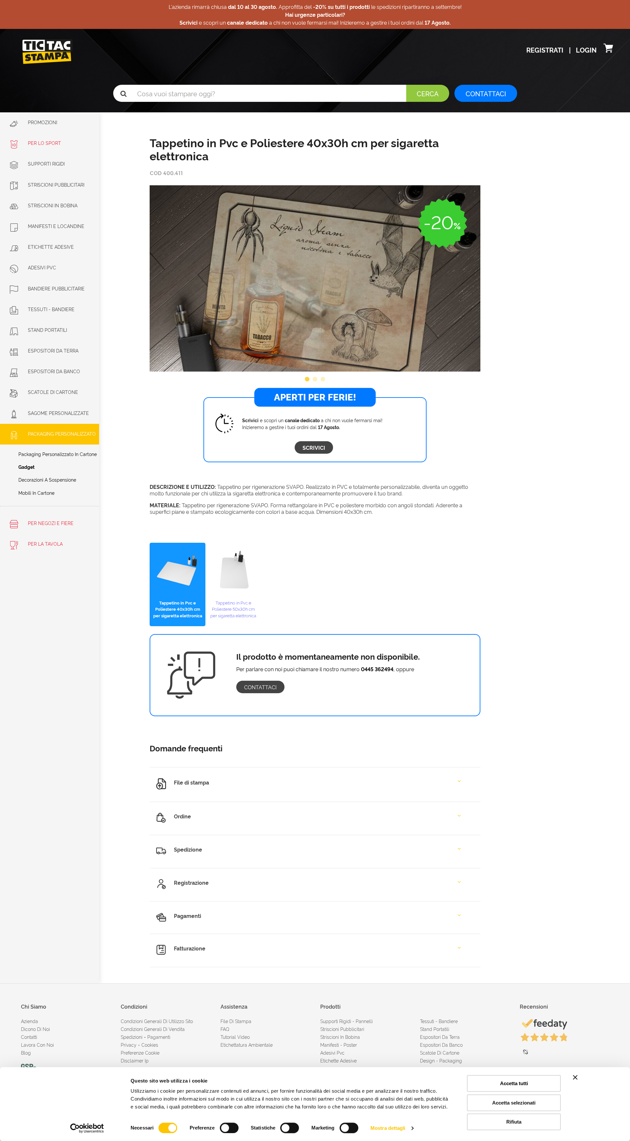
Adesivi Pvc (332, 1052)
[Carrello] (608, 49)
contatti (29, 1037)
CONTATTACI (486, 93)
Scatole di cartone (53, 392)
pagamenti (158, 1037)
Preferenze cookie (140, 1052)
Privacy (128, 1044)
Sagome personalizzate (58, 413)
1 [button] (307, 379)
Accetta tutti (514, 1083)
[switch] (229, 1125)
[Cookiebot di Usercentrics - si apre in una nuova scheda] (87, 1128)
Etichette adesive (51, 246)
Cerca (428, 93)
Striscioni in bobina (52, 205)
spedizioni (131, 1037)
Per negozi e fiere (50, 523)
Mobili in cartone (36, 493)
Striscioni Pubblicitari (56, 184)
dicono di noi (35, 1029)
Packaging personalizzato (62, 433)
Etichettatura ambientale (246, 1044)
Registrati (545, 49)
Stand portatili (47, 330)
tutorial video (235, 1037)
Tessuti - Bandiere (51, 309)
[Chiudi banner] (575, 1077)
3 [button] (323, 379)
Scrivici (314, 447)
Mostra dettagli (388, 1128)
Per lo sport (44, 143)
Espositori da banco (54, 371)
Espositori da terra (53, 350)
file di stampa (235, 1021)
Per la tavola (45, 543)
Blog (26, 1052)
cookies (149, 1044)
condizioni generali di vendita (153, 1029)
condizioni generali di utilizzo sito (157, 1021)
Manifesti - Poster (338, 1044)
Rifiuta (513, 1122)
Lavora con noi (37, 1044)
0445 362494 (377, 669)
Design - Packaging (441, 1060)
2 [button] (315, 379)
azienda (29, 1021)
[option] (315, 278)
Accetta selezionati (514, 1103)
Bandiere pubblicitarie (56, 288)
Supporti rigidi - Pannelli (346, 1021)
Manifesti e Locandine (56, 226)
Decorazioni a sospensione (47, 479)
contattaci (260, 687)
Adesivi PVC (42, 267)
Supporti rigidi (46, 163)
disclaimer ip (135, 1060)
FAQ (224, 1029)
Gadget (26, 467)
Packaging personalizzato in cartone (57, 454)
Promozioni (42, 122)
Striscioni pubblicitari (342, 1029)
